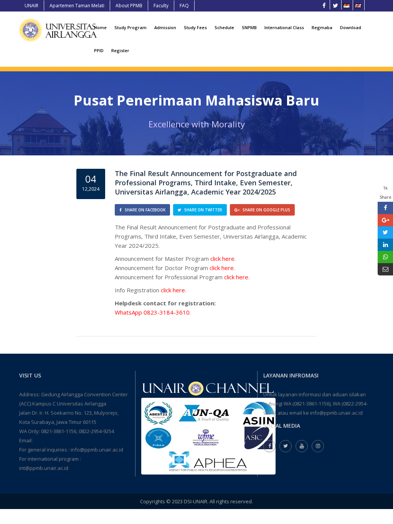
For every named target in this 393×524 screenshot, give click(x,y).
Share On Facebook (144, 210)
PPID (99, 50)
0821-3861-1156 (58, 431)
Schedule (224, 27)
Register (120, 50)
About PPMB (129, 5)
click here (222, 258)
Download (350, 27)
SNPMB (249, 27)
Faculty (161, 5)
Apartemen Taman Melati (77, 5)
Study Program (130, 27)
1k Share (385, 192)
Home (100, 27)
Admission (165, 27)
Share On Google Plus (265, 210)
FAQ (184, 5)
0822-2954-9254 (96, 431)
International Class (284, 27)
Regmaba (322, 27)
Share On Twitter (202, 210)
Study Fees (195, 27)
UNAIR (31, 5)
